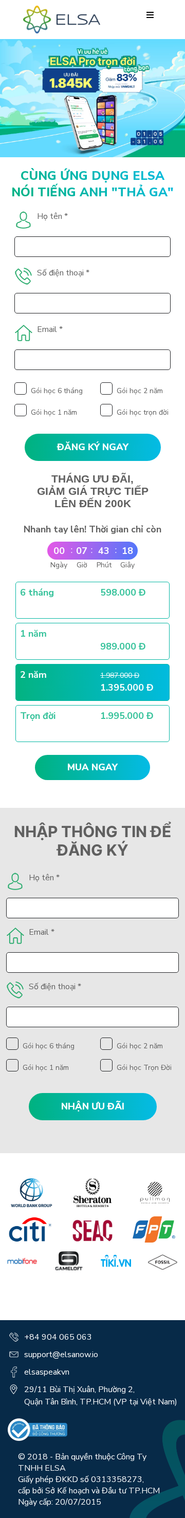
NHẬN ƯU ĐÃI (92, 1106)
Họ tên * (52, 216)
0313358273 (116, 1479)
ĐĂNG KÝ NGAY (92, 447)
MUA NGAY (92, 768)
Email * (50, 329)
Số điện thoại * (63, 273)
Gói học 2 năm (140, 391)
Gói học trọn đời (143, 412)
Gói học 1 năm (54, 412)
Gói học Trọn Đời (144, 1067)
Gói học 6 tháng (57, 391)
